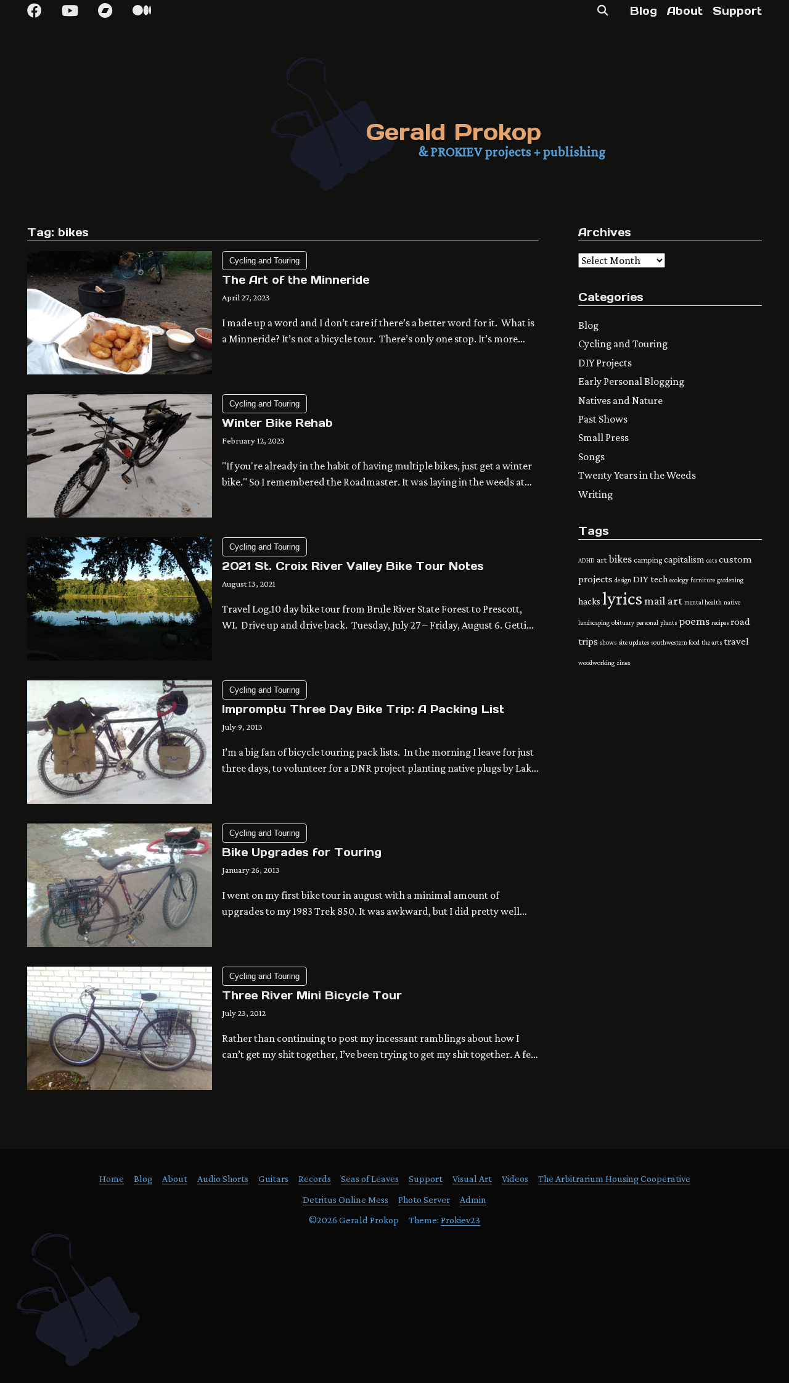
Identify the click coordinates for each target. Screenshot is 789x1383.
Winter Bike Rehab (277, 423)
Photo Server (424, 1199)
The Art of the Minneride (295, 280)
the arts (711, 642)
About (685, 11)
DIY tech (650, 579)
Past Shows (603, 419)
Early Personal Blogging (631, 381)
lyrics (622, 598)
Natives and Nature (620, 400)
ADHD (586, 560)
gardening (730, 580)
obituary (622, 622)
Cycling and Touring (264, 260)
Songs (591, 456)
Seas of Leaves (370, 1178)
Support (737, 11)
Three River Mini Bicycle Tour (312, 995)
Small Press (603, 437)
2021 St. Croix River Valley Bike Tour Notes (353, 566)
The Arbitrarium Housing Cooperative (614, 1178)
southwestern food (675, 642)
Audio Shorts (222, 1178)
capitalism (684, 559)
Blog (643, 11)
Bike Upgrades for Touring (302, 852)
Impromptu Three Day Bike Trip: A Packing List (363, 709)
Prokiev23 (460, 1220)
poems (694, 620)
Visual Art (472, 1178)
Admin (473, 1199)
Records (314, 1178)
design (623, 580)
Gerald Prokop (453, 131)
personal (647, 622)
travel (736, 641)
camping (648, 559)
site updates (633, 642)
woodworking (596, 662)
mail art (663, 600)
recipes (720, 622)
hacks (589, 601)
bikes (620, 559)
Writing (595, 494)
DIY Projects (605, 363)
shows (608, 642)
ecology (679, 580)
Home (111, 1178)
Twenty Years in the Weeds (637, 475)
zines (623, 662)
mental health (703, 602)
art (602, 559)
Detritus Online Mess (345, 1199)
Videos (515, 1178)
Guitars (273, 1178)
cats (711, 560)
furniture (702, 580)
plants (668, 622)
